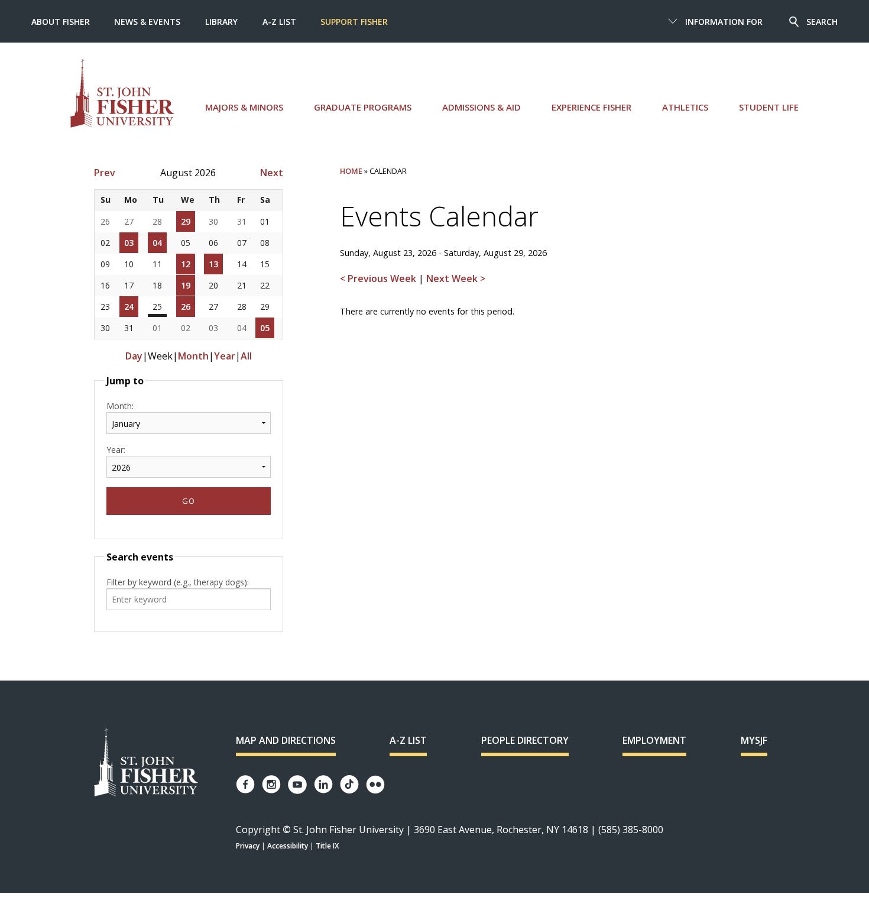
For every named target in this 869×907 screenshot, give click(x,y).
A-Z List (279, 21)
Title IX (327, 846)
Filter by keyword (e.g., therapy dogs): (177, 582)
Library (221, 21)
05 (265, 327)
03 (129, 242)
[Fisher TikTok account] (349, 784)
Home (351, 171)
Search (822, 21)
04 (157, 242)
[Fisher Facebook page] (245, 784)
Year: (115, 449)
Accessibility (287, 846)
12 (185, 264)
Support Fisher (354, 21)
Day (133, 355)
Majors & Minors (244, 107)
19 (185, 285)
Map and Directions (286, 740)
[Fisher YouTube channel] (297, 784)
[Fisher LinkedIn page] (323, 784)
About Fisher (60, 21)
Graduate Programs (362, 107)
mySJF (754, 740)
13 (213, 264)
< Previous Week (379, 278)
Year (224, 355)
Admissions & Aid (481, 107)
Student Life (769, 107)
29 (185, 221)
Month (193, 355)
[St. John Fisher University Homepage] (146, 763)
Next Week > (455, 278)
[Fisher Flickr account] (375, 784)
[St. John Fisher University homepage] (122, 93)
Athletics (685, 107)
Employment (654, 740)
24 (129, 306)
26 (185, 306)
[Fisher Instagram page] (271, 784)
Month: (120, 406)
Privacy (248, 846)
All (246, 355)
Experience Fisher (591, 107)
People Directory (525, 740)
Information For (724, 21)
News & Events (147, 21)
